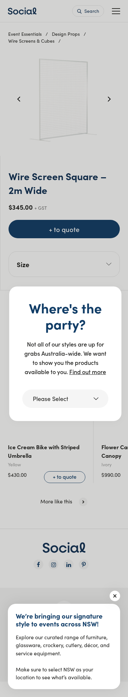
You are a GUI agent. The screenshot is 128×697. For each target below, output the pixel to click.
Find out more (87, 372)
